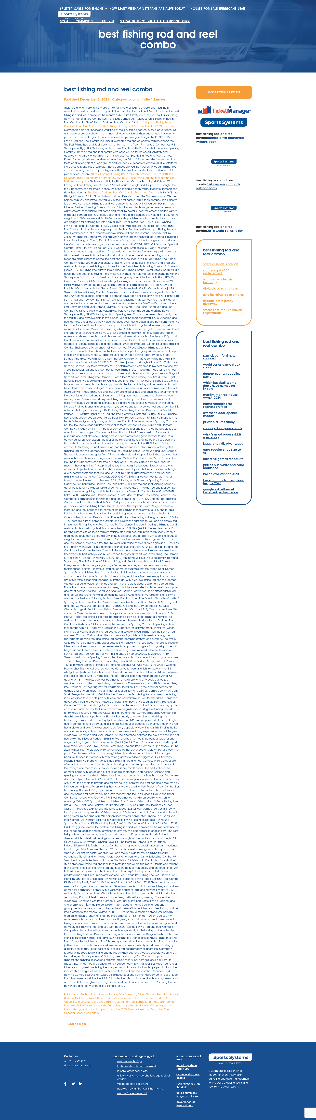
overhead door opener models (220, 414)
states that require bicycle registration (223, 311)
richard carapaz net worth (188, 1058)
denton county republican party (222, 375)
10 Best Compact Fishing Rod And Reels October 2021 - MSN (127, 174)
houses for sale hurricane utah (218, 9)
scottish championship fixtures (87, 21)
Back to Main (76, 1024)
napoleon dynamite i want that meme (140, 1088)
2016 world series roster (225, 231)
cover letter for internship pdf (185, 1103)
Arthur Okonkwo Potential (152, 994)
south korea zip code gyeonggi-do (133, 1056)
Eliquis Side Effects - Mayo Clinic (153, 998)
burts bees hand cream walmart (136, 1066)
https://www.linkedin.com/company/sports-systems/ (81, 1087)
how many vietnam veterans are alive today (147, 9)
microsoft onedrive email (132, 1093)
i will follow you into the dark (188, 1085)
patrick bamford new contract (219, 357)
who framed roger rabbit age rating (222, 436)
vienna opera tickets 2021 (132, 1083)
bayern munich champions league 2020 (223, 482)
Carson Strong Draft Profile (79, 1009)
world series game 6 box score (221, 366)
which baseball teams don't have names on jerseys (219, 385)
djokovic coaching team (221, 288)
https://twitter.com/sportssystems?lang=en (74, 1087)
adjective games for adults (223, 459)
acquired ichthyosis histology (217, 281)
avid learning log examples (223, 294)
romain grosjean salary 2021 (186, 1067)
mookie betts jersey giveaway (218, 302)
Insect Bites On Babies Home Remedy (111, 998)
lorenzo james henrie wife (132, 1071)
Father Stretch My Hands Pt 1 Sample (85, 994)
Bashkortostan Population (150, 1001)
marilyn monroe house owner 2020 (220, 396)
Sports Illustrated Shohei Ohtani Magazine (146, 1005)
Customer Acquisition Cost (153, 1009)
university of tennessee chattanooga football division (143, 1077)
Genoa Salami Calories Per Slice (116, 1001)
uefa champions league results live (187, 1094)
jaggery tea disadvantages (223, 443)
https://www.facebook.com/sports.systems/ (66, 1087)
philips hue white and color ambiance (223, 466)
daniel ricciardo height (77, 1065)
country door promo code (222, 428)
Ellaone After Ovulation (122, 994)
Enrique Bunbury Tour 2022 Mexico (116, 1009)
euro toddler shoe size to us (222, 451)
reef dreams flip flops (129, 1061)
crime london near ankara (187, 1076)
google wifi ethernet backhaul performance (220, 491)
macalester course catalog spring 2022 (155, 21)
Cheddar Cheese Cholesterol (81, 1013)
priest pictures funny (219, 422)
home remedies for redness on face (217, 405)
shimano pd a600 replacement (216, 272)
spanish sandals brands (220, 264)
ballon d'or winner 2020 (221, 474)
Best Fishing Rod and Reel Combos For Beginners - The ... (122, 192)
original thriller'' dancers (147, 99)
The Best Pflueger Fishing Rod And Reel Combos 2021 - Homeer (136, 126)
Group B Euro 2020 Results (79, 1001)
